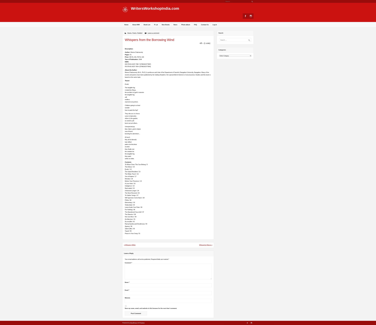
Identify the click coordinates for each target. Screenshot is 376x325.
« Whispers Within (130, 245)
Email (127, 290)
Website (127, 298)
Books (129, 33)
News (175, 24)
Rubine (142, 323)
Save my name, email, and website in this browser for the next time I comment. (151, 308)
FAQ (195, 24)
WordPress (133, 323)
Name (127, 282)
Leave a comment (153, 33)
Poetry (134, 33)
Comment (128, 263)
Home (126, 24)
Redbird (139, 33)
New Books (166, 24)
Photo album (185, 24)
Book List (147, 24)
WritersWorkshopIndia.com (155, 8)
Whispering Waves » (205, 245)
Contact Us (205, 24)
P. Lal (156, 24)
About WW (136, 24)
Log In (215, 24)
